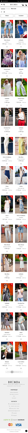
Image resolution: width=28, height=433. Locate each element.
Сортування (21, 15)
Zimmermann (7, 69)
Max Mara (21, 157)
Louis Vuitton (21, 361)
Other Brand (7, 40)
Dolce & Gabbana (7, 157)
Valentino (7, 332)
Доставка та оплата (14, 394)
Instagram (15, 415)
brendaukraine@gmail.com (15, 410)
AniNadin (21, 40)
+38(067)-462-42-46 (14, 406)
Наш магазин (5, 1)
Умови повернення (14, 392)
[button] (2, 4)
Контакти (14, 398)
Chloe (7, 186)
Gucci (7, 215)
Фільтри (7, 15)
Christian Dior (7, 127)
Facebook (15, 413)
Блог (14, 396)
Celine (21, 186)
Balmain (7, 361)
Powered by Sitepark (14, 431)
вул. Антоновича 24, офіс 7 (14, 403)
